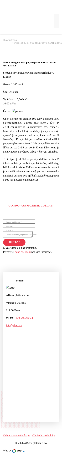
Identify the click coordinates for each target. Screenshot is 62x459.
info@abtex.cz (14, 325)
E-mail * (9, 230)
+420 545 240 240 (24, 317)
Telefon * (9, 226)
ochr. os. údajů (23, 251)
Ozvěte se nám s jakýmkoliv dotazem (21, 235)
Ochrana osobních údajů (16, 435)
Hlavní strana (10, 40)
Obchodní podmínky (43, 435)
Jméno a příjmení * (14, 222)
